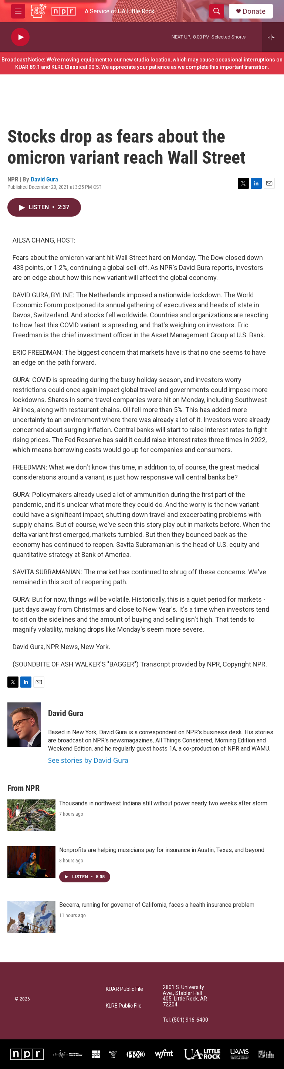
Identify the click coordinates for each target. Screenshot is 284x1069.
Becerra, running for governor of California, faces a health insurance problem (156, 904)
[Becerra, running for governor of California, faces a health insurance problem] (31, 917)
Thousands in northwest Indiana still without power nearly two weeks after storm (163, 803)
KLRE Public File (124, 1006)
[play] (20, 37)
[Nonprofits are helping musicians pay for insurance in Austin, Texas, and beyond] (31, 862)
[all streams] (273, 37)
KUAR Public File (124, 989)
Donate (254, 11)
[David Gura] (24, 724)
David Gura (44, 179)
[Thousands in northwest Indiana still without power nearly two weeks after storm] (31, 815)
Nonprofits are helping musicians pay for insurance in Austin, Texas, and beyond (161, 849)
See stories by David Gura (88, 760)
